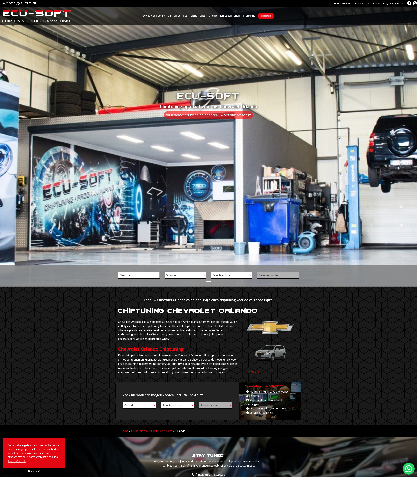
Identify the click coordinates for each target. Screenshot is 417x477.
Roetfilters (190, 15)
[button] (31, 143)
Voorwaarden (397, 3)
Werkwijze (347, 3)
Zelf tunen (230, 15)
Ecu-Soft (154, 15)
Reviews (359, 3)
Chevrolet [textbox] (126, 275)
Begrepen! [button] (34, 471)
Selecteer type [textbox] (221, 275)
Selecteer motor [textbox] (269, 275)
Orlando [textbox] (171, 275)
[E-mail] (415, 3)
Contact (266, 16)
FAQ (369, 3)
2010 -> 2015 (255, 372)
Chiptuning (173, 15)
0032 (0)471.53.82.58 (22, 3)
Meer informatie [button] (17, 461)
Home (337, 3)
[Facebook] (409, 3)
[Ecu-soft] (36, 15)
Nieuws (377, 3)
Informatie (248, 15)
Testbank (208, 15)
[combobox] (139, 275)
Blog (385, 3)
